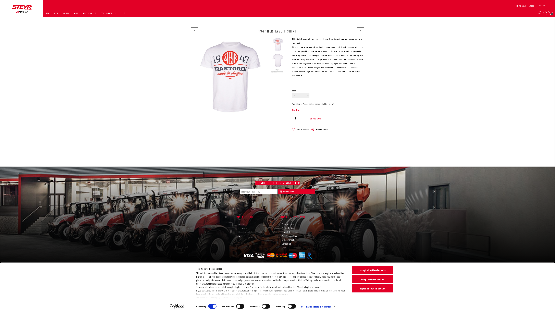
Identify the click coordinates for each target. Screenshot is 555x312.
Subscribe (288, 191)
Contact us (286, 243)
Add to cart (315, 118)
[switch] (240, 306)
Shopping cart (244, 231)
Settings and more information (316, 306)
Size (294, 90)
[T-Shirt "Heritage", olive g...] (194, 31)
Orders (241, 224)
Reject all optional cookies (372, 288)
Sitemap (285, 247)
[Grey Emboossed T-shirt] (360, 31)
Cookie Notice (288, 228)
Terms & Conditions (290, 231)
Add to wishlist (302, 129)
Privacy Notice (288, 224)
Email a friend (322, 129)
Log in (531, 6)
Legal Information (289, 239)
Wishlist (241, 235)
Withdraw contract (290, 235)
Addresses (242, 228)
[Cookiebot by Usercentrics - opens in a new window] (177, 306)
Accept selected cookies (372, 279)
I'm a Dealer (521, 6)
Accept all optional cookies (372, 270)
